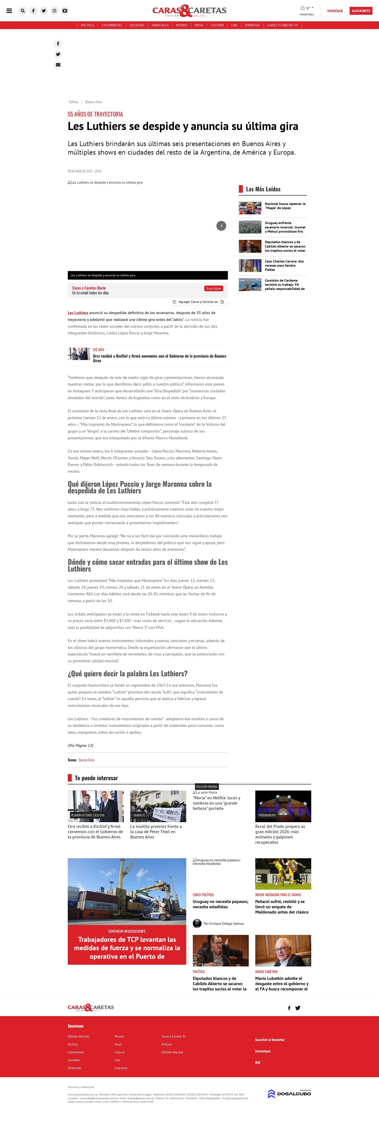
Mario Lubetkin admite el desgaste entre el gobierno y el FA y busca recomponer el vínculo (281, 986)
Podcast (167, 1044)
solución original (207, 786)
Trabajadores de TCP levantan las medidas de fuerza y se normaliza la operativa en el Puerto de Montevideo (127, 952)
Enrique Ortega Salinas (226, 923)
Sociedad (136, 25)
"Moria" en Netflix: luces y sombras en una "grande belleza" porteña (216, 803)
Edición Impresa (172, 1052)
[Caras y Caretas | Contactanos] (306, 1007)
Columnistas (111, 25)
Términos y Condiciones (81, 1087)
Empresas (252, 25)
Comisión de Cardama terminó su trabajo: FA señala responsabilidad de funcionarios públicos (285, 286)
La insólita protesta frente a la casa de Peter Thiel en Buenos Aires (156, 831)
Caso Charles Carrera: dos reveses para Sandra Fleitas (284, 265)
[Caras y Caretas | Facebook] (33, 11)
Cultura (217, 25)
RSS (257, 1062)
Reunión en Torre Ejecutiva (88, 815)
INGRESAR (335, 11)
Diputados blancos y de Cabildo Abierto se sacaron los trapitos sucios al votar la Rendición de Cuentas (285, 248)
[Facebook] (58, 44)
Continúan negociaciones (127, 931)
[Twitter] (58, 54)
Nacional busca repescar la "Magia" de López (285, 205)
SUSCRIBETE (361, 11)
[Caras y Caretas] (91, 1011)
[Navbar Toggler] (12, 11)
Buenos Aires (86, 760)
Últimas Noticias (78, 1036)
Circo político (203, 894)
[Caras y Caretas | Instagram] (54, 11)
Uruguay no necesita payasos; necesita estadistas (220, 904)
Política (87, 25)
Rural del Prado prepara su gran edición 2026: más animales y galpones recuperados (280, 834)
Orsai (199, 25)
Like (234, 25)
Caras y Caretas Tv (282, 25)
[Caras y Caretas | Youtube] (65, 11)
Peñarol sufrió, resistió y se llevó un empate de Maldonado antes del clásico (282, 907)
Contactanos (263, 1051)
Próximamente (267, 815)
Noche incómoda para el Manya (278, 894)
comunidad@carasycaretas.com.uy (99, 1098)
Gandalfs (139, 815)
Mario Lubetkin (266, 971)
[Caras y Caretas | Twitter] (44, 11)
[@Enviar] (58, 65)
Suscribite (213, 288)
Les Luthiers (78, 312)
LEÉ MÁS (98, 349)
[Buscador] (23, 11)
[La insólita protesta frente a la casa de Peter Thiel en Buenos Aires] (158, 821)
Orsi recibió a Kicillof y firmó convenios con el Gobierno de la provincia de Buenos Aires (159, 358)
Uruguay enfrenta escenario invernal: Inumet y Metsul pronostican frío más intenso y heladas (285, 229)
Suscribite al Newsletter (270, 1039)
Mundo (181, 25)
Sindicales (160, 25)
